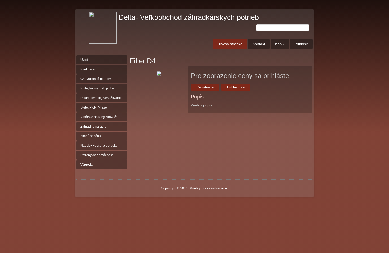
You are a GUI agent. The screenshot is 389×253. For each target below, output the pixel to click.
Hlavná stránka (229, 44)
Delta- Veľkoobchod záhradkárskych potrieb (189, 17)
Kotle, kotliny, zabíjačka (97, 88)
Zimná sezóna (90, 136)
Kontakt (258, 44)
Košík (279, 44)
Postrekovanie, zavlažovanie (101, 98)
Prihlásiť (301, 44)
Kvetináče (87, 69)
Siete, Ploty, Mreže (93, 107)
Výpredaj (86, 164)
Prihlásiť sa (236, 87)
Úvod (84, 60)
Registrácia (205, 87)
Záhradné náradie (93, 126)
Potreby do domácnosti (97, 155)
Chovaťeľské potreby (95, 79)
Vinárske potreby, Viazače (99, 117)
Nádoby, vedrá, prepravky (98, 145)
